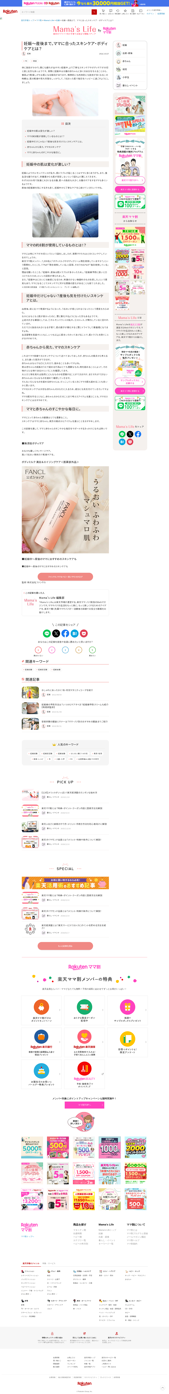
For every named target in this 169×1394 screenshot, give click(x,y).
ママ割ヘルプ (133, 1240)
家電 (22, 1305)
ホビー (127, 1312)
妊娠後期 (56, 669)
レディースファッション (30, 1275)
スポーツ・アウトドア (55, 1305)
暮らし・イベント (107, 1240)
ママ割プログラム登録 (137, 1233)
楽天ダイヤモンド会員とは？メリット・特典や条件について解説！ (72, 839)
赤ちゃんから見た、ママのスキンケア (44, 146)
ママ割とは (132, 1230)
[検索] (94, 12)
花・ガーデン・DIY (106, 1316)
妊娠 (58, 20)
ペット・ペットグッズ (107, 1312)
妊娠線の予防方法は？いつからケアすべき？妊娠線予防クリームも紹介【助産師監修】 (75, 706)
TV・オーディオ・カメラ (30, 1309)
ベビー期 (77, 1237)
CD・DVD (128, 1309)
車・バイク (77, 1309)
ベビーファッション (28, 1287)
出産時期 (77, 1233)
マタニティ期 (79, 1230)
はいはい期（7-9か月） (79, 753)
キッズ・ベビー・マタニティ (135, 1275)
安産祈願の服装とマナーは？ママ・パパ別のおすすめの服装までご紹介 (75, 721)
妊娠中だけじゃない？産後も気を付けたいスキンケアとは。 (55, 141)
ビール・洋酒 (52, 1287)
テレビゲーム (130, 1305)
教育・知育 (98, 753)
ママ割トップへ (27, 1236)
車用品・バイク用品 (80, 1305)
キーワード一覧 (106, 1244)
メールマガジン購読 (136, 1237)
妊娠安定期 (42, 669)
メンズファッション (28, 1279)
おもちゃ (128, 1279)
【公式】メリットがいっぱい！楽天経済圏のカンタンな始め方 (69, 792)
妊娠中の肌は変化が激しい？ (41, 130)
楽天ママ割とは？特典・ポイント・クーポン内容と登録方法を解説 (72, 808)
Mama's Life (49, 20)
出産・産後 (104, 1237)
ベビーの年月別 (80, 1244)
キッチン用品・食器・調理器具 (110, 1309)
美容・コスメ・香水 (106, 1275)
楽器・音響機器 (130, 1316)
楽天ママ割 (135, 324)
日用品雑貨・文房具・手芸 (82, 1275)
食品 (48, 1275)
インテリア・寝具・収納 (107, 1305)
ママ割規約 (132, 1244)
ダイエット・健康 (79, 1279)
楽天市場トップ (27, 20)
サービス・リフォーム (107, 1320)
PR (26, 61)
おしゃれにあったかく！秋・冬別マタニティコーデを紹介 (67, 690)
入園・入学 (60, 759)
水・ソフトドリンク (54, 1283)
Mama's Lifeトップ (107, 1230)
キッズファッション (28, 1283)
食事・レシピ (38, 759)
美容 (35, 61)
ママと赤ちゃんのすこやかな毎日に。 (44, 152)
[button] (111, 12)
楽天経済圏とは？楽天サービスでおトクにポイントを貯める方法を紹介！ (74, 927)
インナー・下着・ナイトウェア (32, 1291)
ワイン (49, 1291)
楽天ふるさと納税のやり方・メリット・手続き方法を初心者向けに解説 (74, 823)
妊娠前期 (28, 669)
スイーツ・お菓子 (53, 1279)
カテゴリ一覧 (79, 1240)
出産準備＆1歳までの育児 (88, 759)
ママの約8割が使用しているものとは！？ (45, 136)
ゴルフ (49, 1309)
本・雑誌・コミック (132, 1320)
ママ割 (39, 20)
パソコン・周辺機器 (28, 1316)
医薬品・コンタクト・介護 (82, 1283)
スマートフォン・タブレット (31, 1312)
